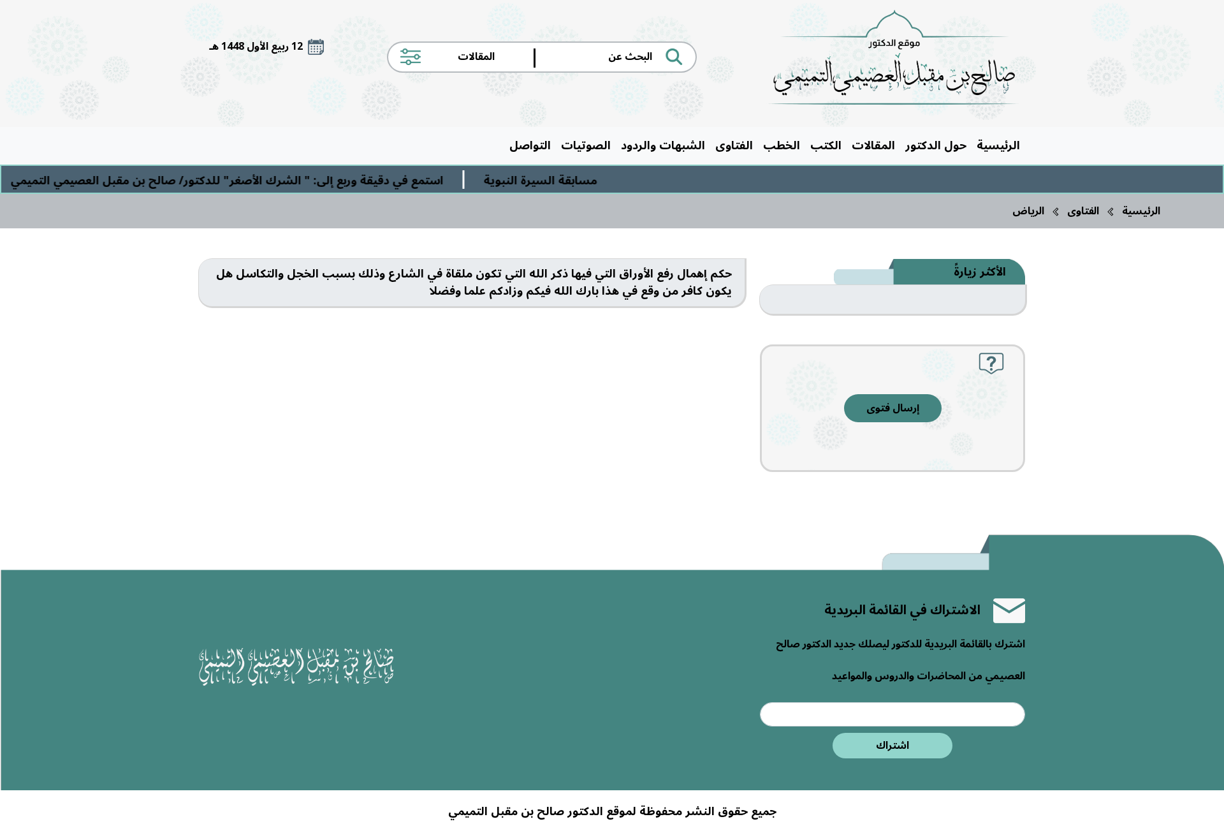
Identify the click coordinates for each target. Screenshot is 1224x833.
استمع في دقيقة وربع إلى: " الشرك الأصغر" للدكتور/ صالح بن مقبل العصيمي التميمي (255, 180)
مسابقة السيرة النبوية (568, 180)
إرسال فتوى (892, 408)
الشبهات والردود (663, 145)
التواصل (530, 145)
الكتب (825, 145)
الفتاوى (734, 145)
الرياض (1028, 211)
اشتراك (892, 745)
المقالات (873, 145)
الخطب (781, 145)
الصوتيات (586, 145)
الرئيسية (998, 145)
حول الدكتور (935, 145)
